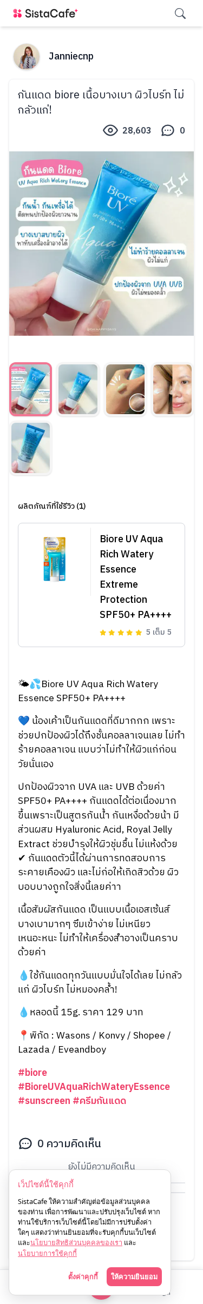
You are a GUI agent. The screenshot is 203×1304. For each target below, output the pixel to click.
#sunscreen (44, 1101)
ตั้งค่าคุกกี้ (83, 1276)
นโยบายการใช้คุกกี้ (47, 1253)
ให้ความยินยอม (134, 1276)
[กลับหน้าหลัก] (47, 13)
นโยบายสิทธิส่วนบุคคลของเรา (76, 1242)
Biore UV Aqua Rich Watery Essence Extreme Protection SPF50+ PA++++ (136, 577)
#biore (32, 1073)
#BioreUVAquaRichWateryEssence (94, 1087)
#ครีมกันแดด (99, 1101)
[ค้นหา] (180, 13)
